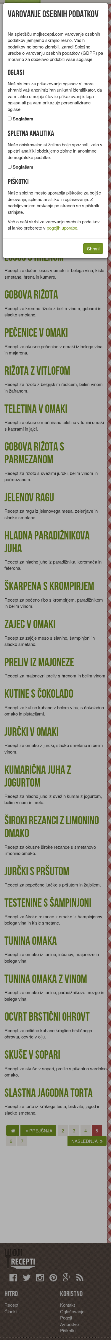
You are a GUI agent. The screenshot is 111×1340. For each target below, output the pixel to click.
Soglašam (23, 119)
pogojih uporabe (62, 228)
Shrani (93, 248)
